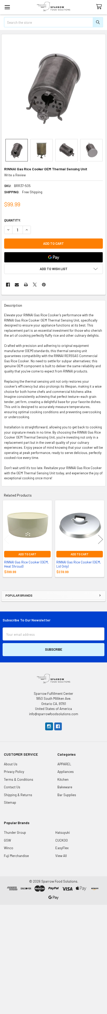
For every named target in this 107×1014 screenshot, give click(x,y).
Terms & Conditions (18, 779)
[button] (53, 269)
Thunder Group (15, 832)
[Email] (17, 284)
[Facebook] (8, 284)
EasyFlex (62, 848)
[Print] (26, 284)
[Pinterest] (44, 284)
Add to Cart (27, 554)
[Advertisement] (53, 958)
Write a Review (15, 175)
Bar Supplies (66, 795)
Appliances (65, 772)
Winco (8, 848)
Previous (6, 539)
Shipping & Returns (18, 795)
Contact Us (12, 787)
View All (61, 856)
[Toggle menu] (7, 7)
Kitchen (63, 779)
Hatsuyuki (62, 832)
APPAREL (64, 764)
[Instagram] (49, 726)
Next (100, 539)
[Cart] (100, 7)
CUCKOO (61, 840)
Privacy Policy (14, 772)
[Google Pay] (53, 257)
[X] (34, 284)
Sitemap (10, 802)
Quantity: (12, 220)
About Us (10, 764)
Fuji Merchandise (16, 856)
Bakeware (64, 787)
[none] (53, 86)
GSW (7, 840)
